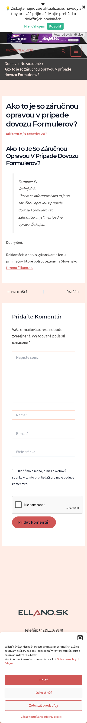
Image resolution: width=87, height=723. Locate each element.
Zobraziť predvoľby (43, 705)
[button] (80, 637)
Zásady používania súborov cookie (41, 716)
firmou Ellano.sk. (19, 267)
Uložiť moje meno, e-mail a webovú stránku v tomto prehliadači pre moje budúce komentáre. (43, 477)
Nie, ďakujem (34, 26)
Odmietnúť (43, 693)
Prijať (43, 680)
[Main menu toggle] (76, 51)
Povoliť (55, 26)
